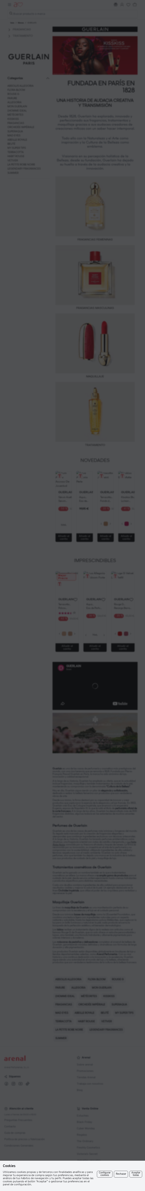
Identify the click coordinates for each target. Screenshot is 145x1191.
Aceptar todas (135, 1174)
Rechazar (121, 1174)
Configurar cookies (105, 1174)
